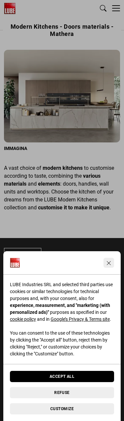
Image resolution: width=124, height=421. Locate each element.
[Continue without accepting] (108, 263)
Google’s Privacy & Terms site (80, 319)
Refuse (62, 392)
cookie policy (23, 319)
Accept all (62, 376)
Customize (62, 408)
